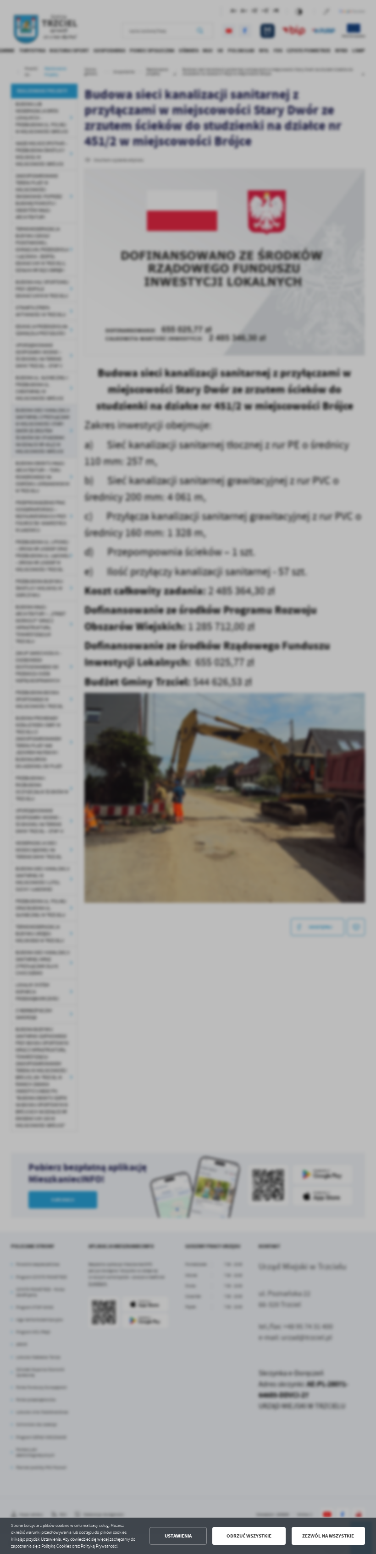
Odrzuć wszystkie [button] (249, 1535)
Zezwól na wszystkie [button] (328, 1535)
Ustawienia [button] (178, 1535)
